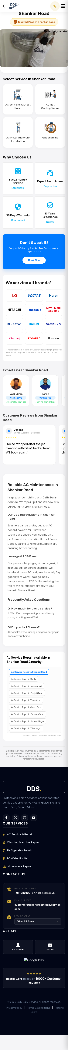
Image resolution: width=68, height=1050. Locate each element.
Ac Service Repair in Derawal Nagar (27, 721)
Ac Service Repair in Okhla (23, 678)
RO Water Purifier (17, 858)
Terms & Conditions (38, 1007)
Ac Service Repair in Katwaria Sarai (27, 714)
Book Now (34, 260)
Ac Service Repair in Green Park (26, 707)
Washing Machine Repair (23, 842)
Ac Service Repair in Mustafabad (26, 686)
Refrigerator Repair (19, 850)
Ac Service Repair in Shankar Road (29, 671)
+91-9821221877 (25, 893)
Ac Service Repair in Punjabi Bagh (27, 693)
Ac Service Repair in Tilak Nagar (26, 728)
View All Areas (37, 921)
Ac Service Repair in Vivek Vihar (26, 700)
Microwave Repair (19, 866)
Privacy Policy (14, 1007)
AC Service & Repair (19, 834)
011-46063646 (46, 893)
